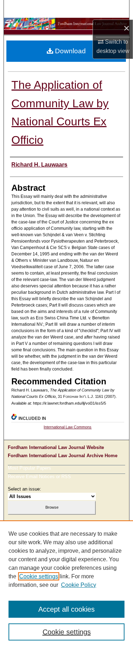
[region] (66, 584)
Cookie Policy (78, 585)
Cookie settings (38, 576)
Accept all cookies (66, 609)
